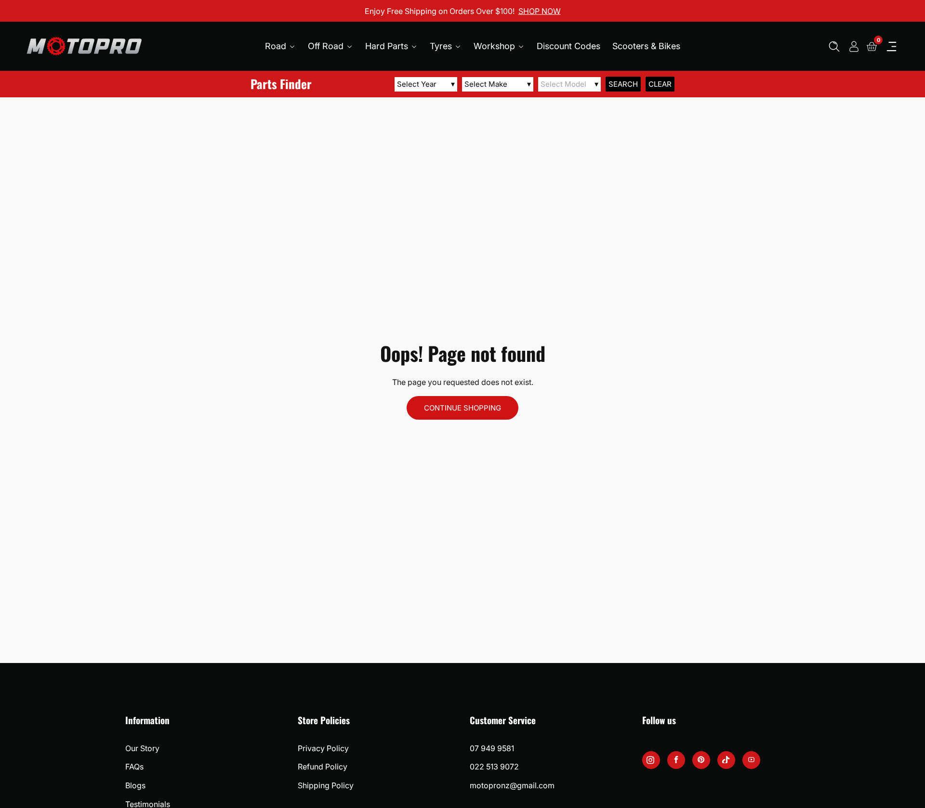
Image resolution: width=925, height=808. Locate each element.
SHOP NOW (539, 10)
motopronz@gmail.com (512, 785)
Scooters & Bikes (646, 46)
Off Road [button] (327, 46)
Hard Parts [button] (387, 46)
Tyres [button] (442, 46)
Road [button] (277, 46)
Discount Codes (568, 46)
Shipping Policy (326, 785)
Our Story (142, 748)
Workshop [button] (495, 46)
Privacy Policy (323, 748)
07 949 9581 (492, 748)
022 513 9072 (494, 766)
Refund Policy (322, 766)
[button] (834, 46)
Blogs (135, 785)
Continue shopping (462, 407)
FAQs (134, 766)
